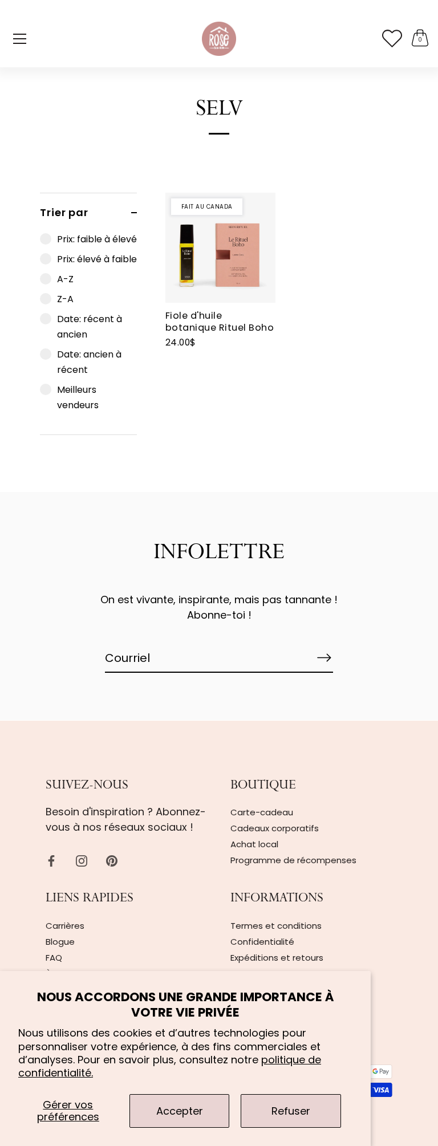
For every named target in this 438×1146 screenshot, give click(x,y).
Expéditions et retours (276, 958)
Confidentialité (262, 942)
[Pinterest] (111, 860)
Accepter (179, 1111)
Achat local (254, 844)
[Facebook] (51, 860)
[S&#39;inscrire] (323, 657)
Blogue (60, 942)
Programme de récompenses (293, 860)
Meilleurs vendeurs (78, 397)
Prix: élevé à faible (97, 259)
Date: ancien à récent (89, 362)
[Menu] (20, 38)
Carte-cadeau (261, 812)
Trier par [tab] (64, 212)
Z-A (65, 299)
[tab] (88, 332)
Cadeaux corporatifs (274, 828)
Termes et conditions (276, 926)
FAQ (54, 958)
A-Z (65, 279)
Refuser (290, 1111)
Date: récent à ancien (89, 326)
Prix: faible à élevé (97, 239)
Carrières (65, 926)
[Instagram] (81, 860)
